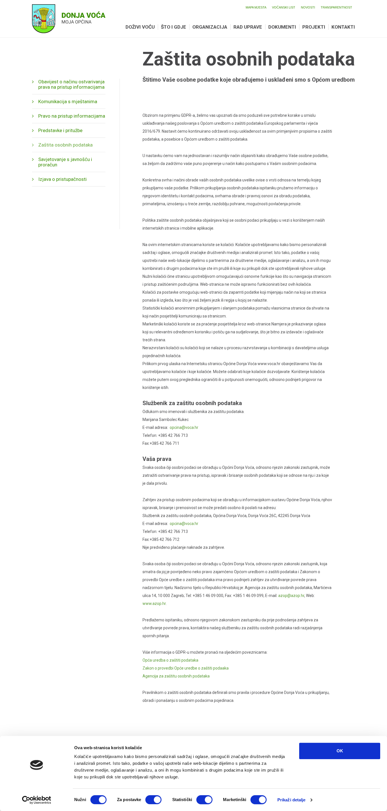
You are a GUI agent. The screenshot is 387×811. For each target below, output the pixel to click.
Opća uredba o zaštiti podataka (170, 660)
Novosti (308, 7)
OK (340, 750)
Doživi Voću (140, 27)
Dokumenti (282, 27)
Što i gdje (173, 27)
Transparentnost (336, 7)
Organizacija (209, 27)
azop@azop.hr (291, 595)
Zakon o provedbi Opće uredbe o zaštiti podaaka (186, 668)
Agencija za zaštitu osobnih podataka (176, 676)
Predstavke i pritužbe (60, 130)
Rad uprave (247, 27)
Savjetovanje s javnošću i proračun (65, 162)
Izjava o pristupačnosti (62, 179)
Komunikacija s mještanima (67, 101)
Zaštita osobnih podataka (65, 145)
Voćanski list (283, 7)
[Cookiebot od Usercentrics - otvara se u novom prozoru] (36, 800)
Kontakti (343, 27)
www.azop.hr (154, 603)
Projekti (313, 27)
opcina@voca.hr (184, 427)
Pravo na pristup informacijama (71, 116)
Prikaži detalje (291, 799)
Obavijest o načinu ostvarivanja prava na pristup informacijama (71, 84)
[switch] (153, 799)
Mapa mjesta (256, 7)
